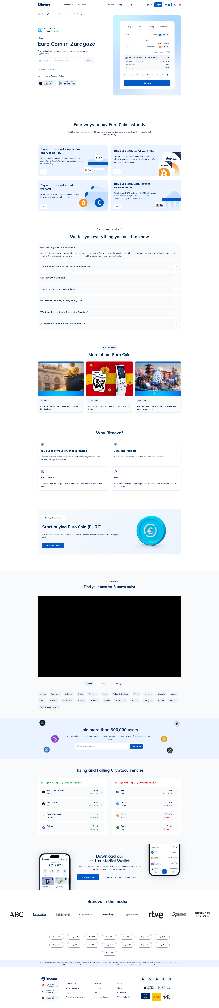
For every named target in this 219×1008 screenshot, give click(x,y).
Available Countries (102, 997)
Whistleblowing (124, 997)
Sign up (148, 4)
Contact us (121, 992)
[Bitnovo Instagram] (143, 978)
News (119, 988)
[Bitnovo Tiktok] (163, 978)
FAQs (119, 983)
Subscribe (136, 746)
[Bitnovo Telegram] (170, 978)
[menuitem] (68, 4)
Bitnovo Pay (71, 983)
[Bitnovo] (44, 4)
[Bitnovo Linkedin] (156, 978)
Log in (158, 4)
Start (88, 61)
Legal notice (71, 992)
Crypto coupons (72, 988)
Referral (97, 983)
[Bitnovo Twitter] (149, 978)
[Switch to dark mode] (175, 4)
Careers (97, 992)
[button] (180, 4)
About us (98, 988)
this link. (157, 965)
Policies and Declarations (76, 997)
